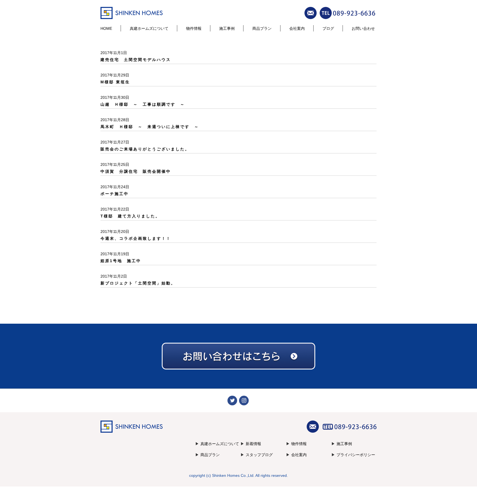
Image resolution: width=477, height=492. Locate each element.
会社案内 (297, 28)
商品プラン (262, 28)
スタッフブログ (259, 455)
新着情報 (253, 444)
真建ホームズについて (149, 28)
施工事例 (227, 28)
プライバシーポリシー (355, 455)
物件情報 (194, 28)
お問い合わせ (363, 28)
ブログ (328, 28)
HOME (106, 28)
